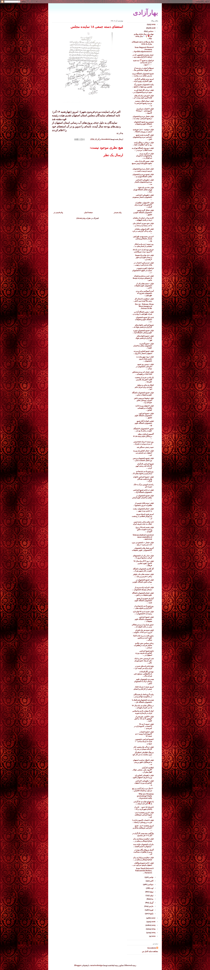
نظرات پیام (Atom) (83, 218)
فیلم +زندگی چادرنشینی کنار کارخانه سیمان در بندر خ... (143, 748)
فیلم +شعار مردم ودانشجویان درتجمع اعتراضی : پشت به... (143, 117)
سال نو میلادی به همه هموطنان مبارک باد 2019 (143, 43)
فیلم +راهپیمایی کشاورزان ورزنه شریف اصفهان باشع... (143, 776)
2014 (153, 929)
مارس (150, 906)
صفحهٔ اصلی (88, 212)
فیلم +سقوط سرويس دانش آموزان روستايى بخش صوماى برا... (144, 400)
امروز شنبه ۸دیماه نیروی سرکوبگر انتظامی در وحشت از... (143, 516)
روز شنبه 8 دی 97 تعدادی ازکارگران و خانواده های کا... (143, 472)
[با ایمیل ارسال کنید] (83, 139)
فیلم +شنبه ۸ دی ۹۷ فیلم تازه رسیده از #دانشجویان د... (143, 612)
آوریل (151, 903)
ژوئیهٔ (151, 892)
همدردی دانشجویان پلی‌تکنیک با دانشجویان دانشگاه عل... (143, 701)
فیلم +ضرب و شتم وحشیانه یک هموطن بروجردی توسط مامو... (143, 278)
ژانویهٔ (151, 913)
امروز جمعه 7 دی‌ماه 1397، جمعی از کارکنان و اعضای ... (144, 689)
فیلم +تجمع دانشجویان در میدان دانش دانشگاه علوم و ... (143, 582)
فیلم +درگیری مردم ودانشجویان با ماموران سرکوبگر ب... (145, 156)
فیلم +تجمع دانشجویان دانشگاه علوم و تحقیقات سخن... (143, 394)
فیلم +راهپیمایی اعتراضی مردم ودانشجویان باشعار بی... (144, 182)
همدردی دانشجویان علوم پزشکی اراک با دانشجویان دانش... (144, 681)
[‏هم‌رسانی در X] (79, 139)
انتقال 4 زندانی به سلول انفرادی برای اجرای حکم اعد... (144, 387)
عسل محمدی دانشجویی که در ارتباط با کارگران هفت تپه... (143, 56)
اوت (151, 888)
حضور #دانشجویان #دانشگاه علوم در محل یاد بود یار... (143, 430)
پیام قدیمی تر (58, 212)
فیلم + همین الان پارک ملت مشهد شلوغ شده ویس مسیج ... (143, 163)
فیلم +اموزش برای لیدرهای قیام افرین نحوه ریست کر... (143, 97)
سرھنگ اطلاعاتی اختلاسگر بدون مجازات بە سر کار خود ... (143, 754)
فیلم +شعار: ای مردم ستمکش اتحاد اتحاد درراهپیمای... (143, 373)
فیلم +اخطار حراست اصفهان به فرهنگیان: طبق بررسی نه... (143, 762)
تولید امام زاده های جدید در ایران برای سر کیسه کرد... (143, 667)
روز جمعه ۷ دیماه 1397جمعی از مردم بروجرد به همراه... (143, 443)
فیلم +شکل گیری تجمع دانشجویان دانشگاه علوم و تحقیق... (144, 212)
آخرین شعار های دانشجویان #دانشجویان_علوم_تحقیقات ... (143, 550)
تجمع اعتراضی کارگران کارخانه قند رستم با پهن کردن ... (145, 466)
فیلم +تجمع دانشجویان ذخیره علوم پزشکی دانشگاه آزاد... (143, 331)
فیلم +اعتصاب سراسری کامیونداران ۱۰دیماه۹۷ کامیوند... (145, 111)
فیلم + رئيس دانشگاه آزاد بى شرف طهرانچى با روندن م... (143, 313)
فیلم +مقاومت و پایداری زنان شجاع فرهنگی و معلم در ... (143, 840)
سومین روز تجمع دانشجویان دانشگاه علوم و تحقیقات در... (144, 124)
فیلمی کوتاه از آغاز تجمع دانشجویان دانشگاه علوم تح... (144, 423)
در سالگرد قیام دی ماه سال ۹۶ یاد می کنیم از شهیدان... (143, 706)
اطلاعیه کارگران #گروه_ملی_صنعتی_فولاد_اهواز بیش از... (143, 770)
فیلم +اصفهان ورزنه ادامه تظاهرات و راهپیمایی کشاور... (144, 408)
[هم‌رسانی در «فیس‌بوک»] (77, 139)
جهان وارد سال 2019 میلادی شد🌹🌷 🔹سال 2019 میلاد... (144, 36)
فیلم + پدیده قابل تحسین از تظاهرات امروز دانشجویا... (143, 504)
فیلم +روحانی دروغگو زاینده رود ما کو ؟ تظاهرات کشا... (143, 143)
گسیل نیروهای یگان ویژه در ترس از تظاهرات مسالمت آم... (143, 852)
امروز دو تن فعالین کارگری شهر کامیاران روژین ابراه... (143, 80)
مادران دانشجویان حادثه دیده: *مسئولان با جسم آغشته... (143, 845)
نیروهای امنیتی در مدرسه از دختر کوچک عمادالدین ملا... (143, 69)
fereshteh (151, 948)
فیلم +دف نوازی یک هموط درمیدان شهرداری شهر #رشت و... (144, 257)
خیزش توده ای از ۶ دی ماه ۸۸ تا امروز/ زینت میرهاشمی (143, 251)
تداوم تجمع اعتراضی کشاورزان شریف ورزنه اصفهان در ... (144, 653)
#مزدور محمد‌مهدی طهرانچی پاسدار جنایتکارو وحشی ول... (143, 238)
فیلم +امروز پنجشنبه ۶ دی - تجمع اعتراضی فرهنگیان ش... (144, 814)
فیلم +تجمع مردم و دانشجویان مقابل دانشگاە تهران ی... (143, 175)
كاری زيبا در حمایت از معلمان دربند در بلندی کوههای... (143, 219)
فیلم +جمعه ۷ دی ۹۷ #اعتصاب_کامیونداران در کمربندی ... (144, 726)
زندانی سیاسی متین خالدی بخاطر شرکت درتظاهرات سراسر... (144, 645)
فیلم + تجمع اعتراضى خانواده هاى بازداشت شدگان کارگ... (143, 479)
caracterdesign (96, 965)
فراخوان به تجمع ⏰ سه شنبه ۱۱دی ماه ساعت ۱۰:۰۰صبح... (143, 62)
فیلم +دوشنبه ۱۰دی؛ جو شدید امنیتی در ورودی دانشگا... (143, 130)
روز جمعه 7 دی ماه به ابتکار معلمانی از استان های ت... (143, 245)
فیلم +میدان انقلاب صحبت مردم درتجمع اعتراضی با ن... (144, 103)
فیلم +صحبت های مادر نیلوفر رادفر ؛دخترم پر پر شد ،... (143, 575)
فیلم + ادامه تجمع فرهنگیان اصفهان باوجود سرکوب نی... (143, 864)
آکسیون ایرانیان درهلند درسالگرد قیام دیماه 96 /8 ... (143, 436)
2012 (153, 936)
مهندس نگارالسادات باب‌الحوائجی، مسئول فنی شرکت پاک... (144, 674)
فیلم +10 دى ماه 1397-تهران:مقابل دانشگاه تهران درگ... (143, 189)
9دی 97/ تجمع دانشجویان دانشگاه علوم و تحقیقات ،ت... (144, 319)
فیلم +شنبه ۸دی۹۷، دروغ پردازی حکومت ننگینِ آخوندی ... (145, 529)
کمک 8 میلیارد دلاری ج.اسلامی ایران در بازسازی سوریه (143, 712)
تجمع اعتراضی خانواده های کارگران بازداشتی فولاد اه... (143, 326)
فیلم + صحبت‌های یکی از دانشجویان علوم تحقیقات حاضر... (144, 285)
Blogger (77, 965)
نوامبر (151, 877)
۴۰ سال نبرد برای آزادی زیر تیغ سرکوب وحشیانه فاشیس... (143, 789)
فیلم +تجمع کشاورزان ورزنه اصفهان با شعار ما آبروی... (143, 352)
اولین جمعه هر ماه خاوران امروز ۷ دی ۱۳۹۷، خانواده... (143, 631)
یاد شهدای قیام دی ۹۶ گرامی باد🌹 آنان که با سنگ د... (143, 803)
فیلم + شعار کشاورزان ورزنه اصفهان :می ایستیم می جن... (143, 453)
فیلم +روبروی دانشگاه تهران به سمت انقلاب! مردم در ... (143, 149)
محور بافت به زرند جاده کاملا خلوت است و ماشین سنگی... (143, 638)
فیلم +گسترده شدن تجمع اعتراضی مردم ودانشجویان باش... (143, 137)
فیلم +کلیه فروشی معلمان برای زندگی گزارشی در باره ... (143, 231)
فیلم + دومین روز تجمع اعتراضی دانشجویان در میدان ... (145, 366)
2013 (153, 932)
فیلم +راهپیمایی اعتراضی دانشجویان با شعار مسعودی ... (143, 197)
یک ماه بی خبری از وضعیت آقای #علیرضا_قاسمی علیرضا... (144, 379)
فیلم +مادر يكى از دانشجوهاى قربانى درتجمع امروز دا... (143, 557)
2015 (153, 925)
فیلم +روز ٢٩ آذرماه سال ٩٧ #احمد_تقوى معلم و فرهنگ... (144, 563)
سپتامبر (150, 884)
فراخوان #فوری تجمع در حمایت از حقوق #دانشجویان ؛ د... (143, 270)
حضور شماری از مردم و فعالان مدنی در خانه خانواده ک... (143, 626)
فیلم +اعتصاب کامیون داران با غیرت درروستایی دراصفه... (143, 821)
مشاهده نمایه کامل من (150, 951)
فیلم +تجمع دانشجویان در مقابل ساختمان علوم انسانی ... (143, 498)
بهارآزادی (145, 12)
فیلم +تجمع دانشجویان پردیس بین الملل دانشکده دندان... (143, 459)
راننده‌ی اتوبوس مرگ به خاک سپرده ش (144, 485)
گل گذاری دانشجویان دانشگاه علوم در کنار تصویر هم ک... (143, 570)
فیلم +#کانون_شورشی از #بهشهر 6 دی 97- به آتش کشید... (144, 719)
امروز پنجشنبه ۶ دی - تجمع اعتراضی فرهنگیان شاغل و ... (143, 828)
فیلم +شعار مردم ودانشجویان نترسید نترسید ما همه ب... (143, 170)
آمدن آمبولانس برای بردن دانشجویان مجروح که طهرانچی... (145, 293)
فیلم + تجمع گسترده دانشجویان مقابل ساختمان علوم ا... (143, 346)
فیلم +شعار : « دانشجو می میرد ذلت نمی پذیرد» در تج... (143, 543)
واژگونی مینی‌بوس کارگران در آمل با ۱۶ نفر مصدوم (143, 834)
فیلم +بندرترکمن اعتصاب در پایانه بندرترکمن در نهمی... (144, 264)
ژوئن (151, 895)
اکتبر (151, 881)
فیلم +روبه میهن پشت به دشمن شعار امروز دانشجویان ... (145, 359)
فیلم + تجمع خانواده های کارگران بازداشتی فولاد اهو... (145, 338)
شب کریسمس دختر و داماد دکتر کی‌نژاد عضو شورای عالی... (144, 660)
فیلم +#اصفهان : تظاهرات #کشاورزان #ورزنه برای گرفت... (144, 205)
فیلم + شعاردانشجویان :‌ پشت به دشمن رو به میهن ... (143, 510)
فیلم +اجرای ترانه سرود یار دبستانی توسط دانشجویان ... (143, 588)
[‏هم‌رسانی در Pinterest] (75, 139)
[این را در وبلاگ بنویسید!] (81, 139)
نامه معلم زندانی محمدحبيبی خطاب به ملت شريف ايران (143, 523)
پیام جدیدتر (117, 212)
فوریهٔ (151, 910)
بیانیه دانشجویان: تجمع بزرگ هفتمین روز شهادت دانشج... (143, 85)
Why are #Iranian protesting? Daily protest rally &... (145, 796)
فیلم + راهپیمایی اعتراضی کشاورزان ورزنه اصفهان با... (144, 783)
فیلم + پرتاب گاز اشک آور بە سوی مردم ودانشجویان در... (143, 91)
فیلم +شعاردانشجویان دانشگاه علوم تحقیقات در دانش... (143, 594)
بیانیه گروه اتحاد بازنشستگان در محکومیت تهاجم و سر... (143, 695)
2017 (153, 918)
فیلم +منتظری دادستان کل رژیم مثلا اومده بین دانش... (143, 300)
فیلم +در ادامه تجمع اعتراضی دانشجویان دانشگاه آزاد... (143, 491)
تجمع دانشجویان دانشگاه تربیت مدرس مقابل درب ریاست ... (143, 75)
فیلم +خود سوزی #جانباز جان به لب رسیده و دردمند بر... (143, 224)
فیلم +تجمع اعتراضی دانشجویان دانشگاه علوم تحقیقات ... (144, 619)
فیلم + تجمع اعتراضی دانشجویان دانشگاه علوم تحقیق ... (144, 415)
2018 (153, 28)
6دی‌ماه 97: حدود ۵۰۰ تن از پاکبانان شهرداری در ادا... (144, 808)
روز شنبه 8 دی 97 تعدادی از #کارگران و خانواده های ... (143, 607)
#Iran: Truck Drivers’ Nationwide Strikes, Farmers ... (144, 870)
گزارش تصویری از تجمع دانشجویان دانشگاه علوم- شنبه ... (144, 600)
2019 (153, 24)
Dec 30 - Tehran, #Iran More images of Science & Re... (144, 306)
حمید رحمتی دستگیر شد (145, 447)
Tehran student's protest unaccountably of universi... (143, 537)
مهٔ (152, 899)
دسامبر (150, 31)
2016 (153, 922)
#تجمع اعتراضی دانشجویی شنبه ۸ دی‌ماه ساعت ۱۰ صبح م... (144, 741)
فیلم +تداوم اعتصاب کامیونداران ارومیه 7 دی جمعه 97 (144, 734)
